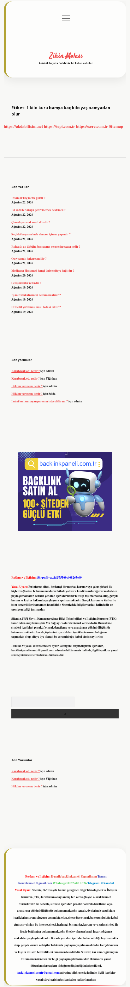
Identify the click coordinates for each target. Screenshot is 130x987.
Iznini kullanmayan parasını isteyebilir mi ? (39, 401)
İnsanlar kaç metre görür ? (28, 198)
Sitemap (116, 126)
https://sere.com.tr (92, 126)
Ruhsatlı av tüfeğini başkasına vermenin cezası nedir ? (45, 246)
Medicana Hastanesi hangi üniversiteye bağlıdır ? (42, 270)
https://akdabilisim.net (23, 126)
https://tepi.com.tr (59, 126)
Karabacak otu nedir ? (25, 371)
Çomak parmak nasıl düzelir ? (30, 222)
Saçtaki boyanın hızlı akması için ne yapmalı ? (41, 234)
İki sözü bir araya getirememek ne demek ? (38, 210)
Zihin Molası (66, 56)
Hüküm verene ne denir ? (27, 386)
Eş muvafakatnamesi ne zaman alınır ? (36, 295)
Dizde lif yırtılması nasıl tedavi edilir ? (36, 307)
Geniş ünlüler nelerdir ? (26, 283)
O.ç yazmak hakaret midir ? (29, 258)
